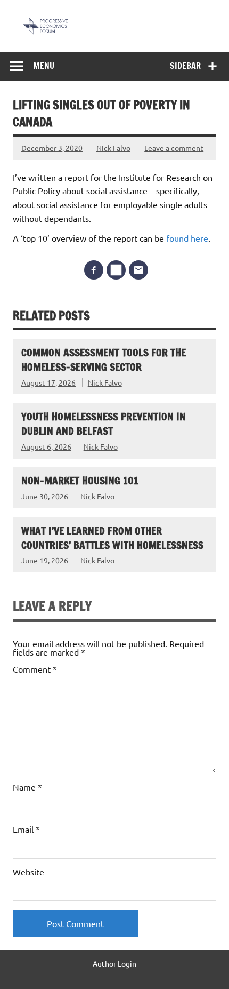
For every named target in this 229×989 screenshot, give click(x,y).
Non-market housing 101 (79, 480)
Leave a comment (173, 148)
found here (187, 238)
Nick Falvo (113, 148)
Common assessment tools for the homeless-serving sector (103, 359)
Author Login (114, 963)
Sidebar (185, 65)
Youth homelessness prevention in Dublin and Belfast (103, 423)
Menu (43, 65)
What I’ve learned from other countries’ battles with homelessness (112, 537)
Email (26, 829)
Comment (35, 669)
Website (28, 871)
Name (27, 787)
